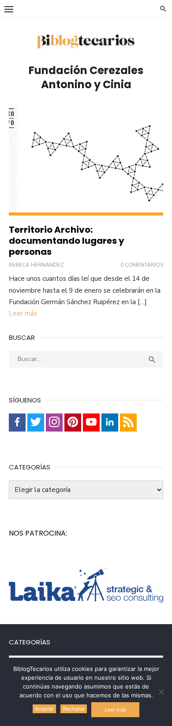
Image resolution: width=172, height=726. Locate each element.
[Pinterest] (72, 422)
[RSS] (128, 422)
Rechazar (74, 709)
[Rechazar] (161, 691)
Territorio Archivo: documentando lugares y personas (66, 240)
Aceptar (44, 709)
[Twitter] (35, 422)
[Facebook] (17, 422)
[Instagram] (54, 422)
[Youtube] (91, 422)
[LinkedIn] (109, 422)
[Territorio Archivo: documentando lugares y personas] (86, 160)
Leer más (23, 313)
